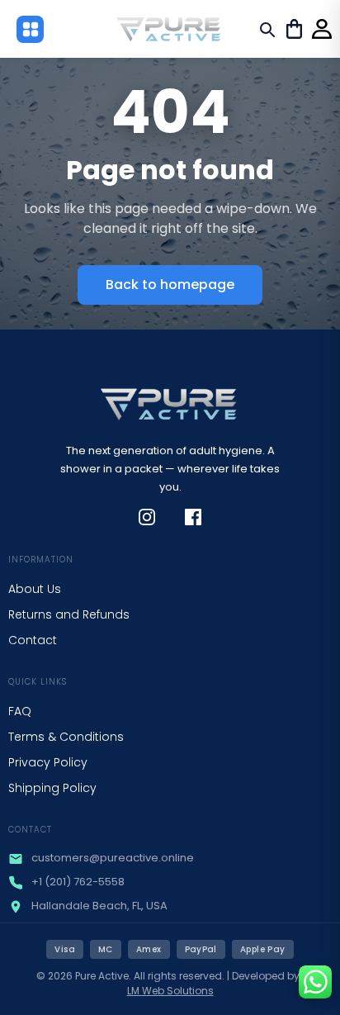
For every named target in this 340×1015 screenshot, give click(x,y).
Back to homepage (170, 284)
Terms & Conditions (66, 736)
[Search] (266, 29)
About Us (34, 589)
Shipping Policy (52, 788)
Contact (32, 640)
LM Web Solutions (170, 991)
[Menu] (30, 29)
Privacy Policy (47, 762)
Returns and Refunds (69, 614)
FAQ (19, 711)
